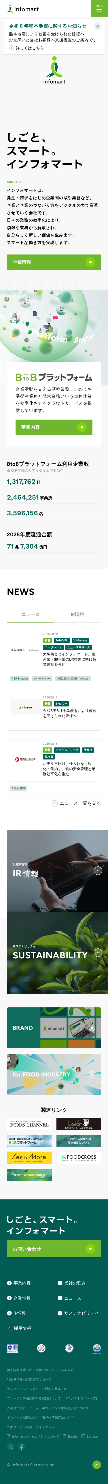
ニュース (30, 614)
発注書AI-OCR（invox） (74, 678)
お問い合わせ (27, 1249)
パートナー (43, 678)
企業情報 (22, 262)
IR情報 (77, 614)
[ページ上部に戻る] (96, 1464)
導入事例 (19, 788)
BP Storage (21, 678)
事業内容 (30, 427)
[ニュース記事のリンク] (54, 657)
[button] (99, 8)
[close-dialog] (97, 26)
